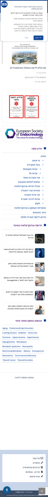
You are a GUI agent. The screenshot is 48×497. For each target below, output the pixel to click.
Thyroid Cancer (9, 360)
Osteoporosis (38, 351)
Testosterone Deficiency (25, 355)
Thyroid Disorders (25, 360)
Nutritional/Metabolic (12, 351)
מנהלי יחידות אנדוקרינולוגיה (27, 186)
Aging (5, 328)
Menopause (22, 342)
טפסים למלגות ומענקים (29, 181)
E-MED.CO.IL (20, 492)
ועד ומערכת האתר (31, 177)
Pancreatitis (7, 355)
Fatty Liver (32, 332)
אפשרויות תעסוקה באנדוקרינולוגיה (30, 207)
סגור (26, 38)
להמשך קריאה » (40, 82)
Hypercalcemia (18, 337)
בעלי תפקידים (33, 164)
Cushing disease (9, 332)
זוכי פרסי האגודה (32, 194)
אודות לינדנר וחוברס (30, 199)
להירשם (38, 38)
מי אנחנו (36, 160)
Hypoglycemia (8, 342)
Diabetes (22, 332)
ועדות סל (33, 173)
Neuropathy (27, 346)
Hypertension (33, 337)
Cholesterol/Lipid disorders (21, 328)
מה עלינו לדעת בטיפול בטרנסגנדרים (28, 68)
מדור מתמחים (39, 212)
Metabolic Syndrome (11, 346)
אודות (43, 156)
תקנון (37, 203)
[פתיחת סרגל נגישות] (7, 490)
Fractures (6, 337)
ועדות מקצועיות (30, 169)
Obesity (26, 351)
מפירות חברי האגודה (30, 190)
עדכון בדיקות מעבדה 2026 (33, 216)
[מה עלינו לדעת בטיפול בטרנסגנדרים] (24, 50)
